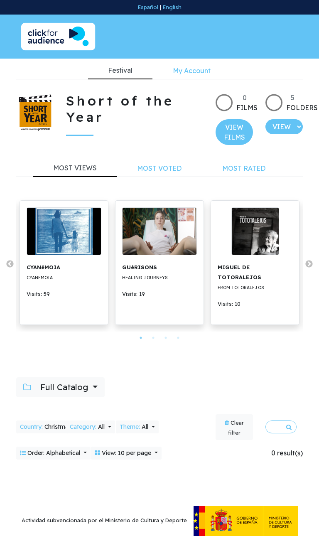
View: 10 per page (126, 453)
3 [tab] (166, 338)
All (88, 426)
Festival (120, 70)
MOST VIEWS (75, 168)
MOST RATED (243, 168)
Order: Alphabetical (54, 453)
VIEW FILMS (234, 132)
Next (309, 264)
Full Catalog (64, 387)
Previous (10, 264)
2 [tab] (153, 338)
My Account (192, 70)
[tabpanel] (64, 262)
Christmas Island (56, 426)
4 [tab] (178, 338)
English (172, 7)
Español (148, 7)
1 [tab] (141, 338)
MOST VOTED (159, 168)
